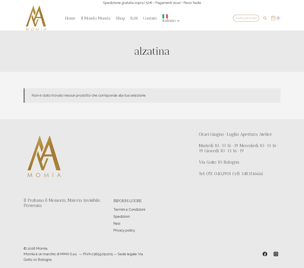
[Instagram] (275, 254)
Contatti (150, 18)
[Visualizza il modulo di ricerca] (265, 18)
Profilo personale (246, 18)
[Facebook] (264, 254)
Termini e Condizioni (129, 209)
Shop (120, 18)
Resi (116, 223)
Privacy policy (124, 230)
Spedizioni (121, 216)
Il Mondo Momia (95, 18)
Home (70, 18)
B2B (134, 18)
